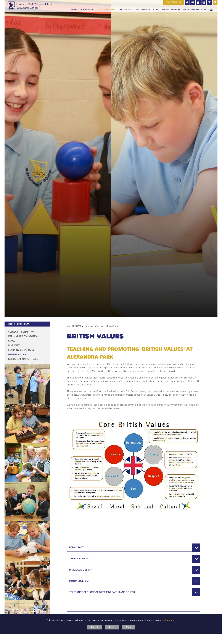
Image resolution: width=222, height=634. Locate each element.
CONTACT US (173, 2)
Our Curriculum (18, 324)
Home (86, 326)
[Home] (30, 6)
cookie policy (168, 620)
